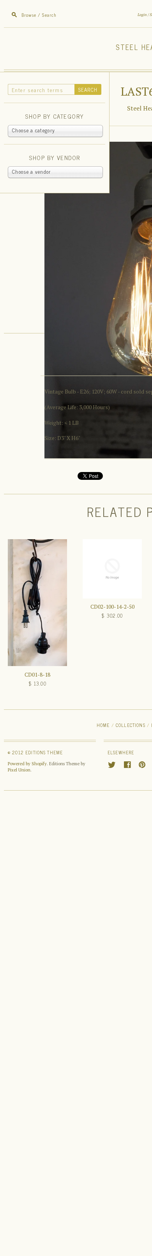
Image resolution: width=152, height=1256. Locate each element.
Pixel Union (19, 770)
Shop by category (54, 116)
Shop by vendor (54, 158)
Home (103, 725)
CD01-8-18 (37, 674)
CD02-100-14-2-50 (112, 606)
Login (142, 14)
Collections (130, 725)
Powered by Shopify (27, 763)
